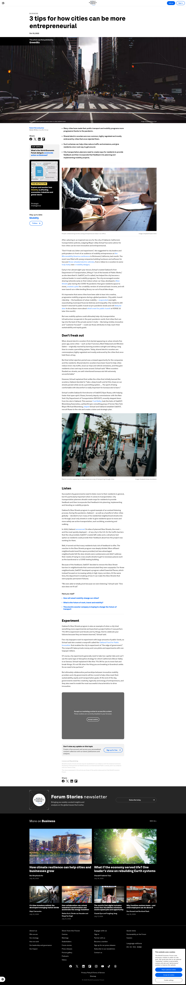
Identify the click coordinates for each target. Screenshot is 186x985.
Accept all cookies (168, 975)
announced (80, 529)
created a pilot (73, 286)
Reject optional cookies (169, 969)
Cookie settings (169, 980)
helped (86, 407)
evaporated (103, 300)
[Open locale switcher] (2, 979)
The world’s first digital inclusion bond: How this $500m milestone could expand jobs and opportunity (108, 907)
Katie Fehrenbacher (36, 128)
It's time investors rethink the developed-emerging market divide (44, 906)
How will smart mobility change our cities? (81, 598)
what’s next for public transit (98, 308)
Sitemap (93, 976)
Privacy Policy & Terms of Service (93, 973)
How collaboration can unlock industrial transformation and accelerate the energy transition (75, 907)
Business (33, 13)
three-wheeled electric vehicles (81, 262)
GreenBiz (34, 42)
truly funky (66, 265)
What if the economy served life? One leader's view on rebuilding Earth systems (124, 869)
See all (153, 821)
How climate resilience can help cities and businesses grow (60, 869)
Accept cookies (93, 719)
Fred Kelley (97, 401)
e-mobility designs (82, 265)
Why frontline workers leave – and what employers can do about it (141, 906)
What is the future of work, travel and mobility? (83, 603)
